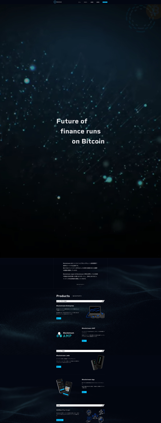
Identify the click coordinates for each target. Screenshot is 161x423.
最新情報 (98, 2)
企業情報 (92, 2)
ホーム (79, 2)
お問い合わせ (105, 2)
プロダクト (85, 2)
